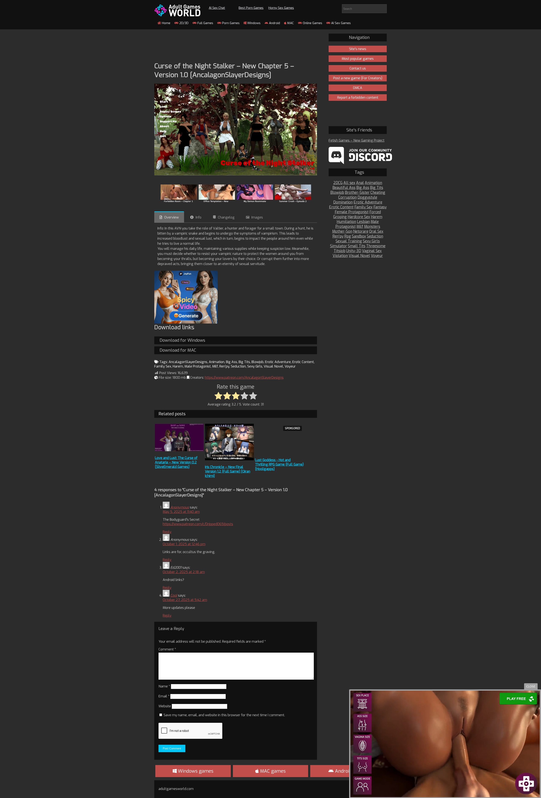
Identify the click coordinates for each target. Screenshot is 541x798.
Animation (216, 362)
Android (274, 23)
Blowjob (257, 362)
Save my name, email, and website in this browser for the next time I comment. (224, 715)
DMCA (357, 88)
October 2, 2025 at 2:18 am (184, 572)
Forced (375, 212)
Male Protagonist (197, 366)
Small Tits (356, 246)
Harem (178, 366)
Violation (340, 255)
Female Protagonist (352, 212)
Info (198, 217)
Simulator (338, 246)
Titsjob (339, 251)
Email (163, 696)
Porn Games (230, 23)
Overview (171, 217)
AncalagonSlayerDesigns (188, 362)
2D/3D (183, 23)
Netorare (360, 231)
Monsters (372, 226)
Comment (167, 649)
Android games (350, 771)
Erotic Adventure (278, 362)
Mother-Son (342, 231)
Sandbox (359, 236)
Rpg (347, 236)
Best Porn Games (251, 8)
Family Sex (162, 366)
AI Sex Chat (217, 8)
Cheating (377, 192)
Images (257, 217)
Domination (343, 202)
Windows (253, 23)
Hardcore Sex (359, 217)
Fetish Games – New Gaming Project (356, 140)
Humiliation (346, 221)
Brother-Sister (357, 192)
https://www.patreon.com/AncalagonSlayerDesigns (244, 377)
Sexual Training (349, 241)
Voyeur (290, 366)
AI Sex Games (340, 23)
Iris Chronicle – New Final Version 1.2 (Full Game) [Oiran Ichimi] (227, 471)
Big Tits (244, 362)
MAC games (272, 771)
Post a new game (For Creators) (357, 78)
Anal (360, 182)
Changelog (226, 217)
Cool (173, 595)
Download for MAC (178, 350)
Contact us (358, 68)
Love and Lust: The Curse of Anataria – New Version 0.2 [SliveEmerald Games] (176, 462)
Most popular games (358, 58)
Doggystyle (367, 197)
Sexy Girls (254, 366)
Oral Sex (376, 231)
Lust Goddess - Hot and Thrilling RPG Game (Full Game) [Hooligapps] (279, 464)
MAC (290, 23)
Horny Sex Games (281, 8)
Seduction (238, 366)
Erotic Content (303, 362)
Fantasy (380, 207)
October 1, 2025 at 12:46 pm (184, 544)
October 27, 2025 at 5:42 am (185, 600)
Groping (340, 217)
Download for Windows (182, 340)
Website (164, 706)
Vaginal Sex (372, 251)
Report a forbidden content (357, 97)
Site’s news (357, 49)
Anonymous (179, 507)
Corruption (347, 197)
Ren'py (224, 366)
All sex (349, 182)
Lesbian (363, 221)
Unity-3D (353, 251)
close (531, 686)
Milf (215, 366)
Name (164, 686)
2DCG (338, 182)
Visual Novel (273, 366)
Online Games (312, 23)
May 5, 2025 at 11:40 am (181, 512)
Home (165, 23)
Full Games (205, 23)
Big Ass (231, 362)
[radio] (218, 396)
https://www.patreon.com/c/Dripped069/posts (198, 524)
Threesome (375, 246)
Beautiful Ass (343, 187)
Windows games (195, 771)
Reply (167, 532)
